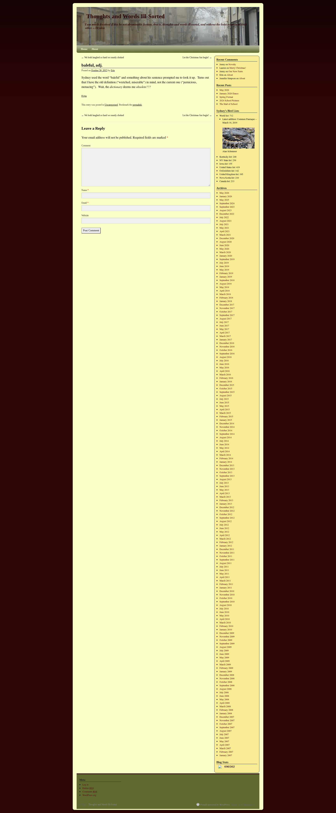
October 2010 (226, 598)
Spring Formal (226, 96)
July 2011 (224, 566)
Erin (113, 70)
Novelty (232, 64)
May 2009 (224, 657)
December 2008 (227, 674)
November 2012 (227, 510)
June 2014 (224, 444)
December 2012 (227, 507)
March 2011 (225, 580)
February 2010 (226, 625)
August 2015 (226, 395)
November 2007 (227, 720)
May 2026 (224, 89)
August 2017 (226, 318)
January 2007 (226, 755)
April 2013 (225, 493)
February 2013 (226, 500)
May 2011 (224, 573)
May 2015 (224, 405)
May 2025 (224, 199)
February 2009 (226, 667)
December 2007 (227, 716)
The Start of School (228, 103)
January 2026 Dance (229, 93)
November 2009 (227, 636)
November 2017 (227, 308)
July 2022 (224, 217)
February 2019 (226, 273)
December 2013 (227, 465)
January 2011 (226, 587)
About (94, 49)
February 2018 (226, 297)
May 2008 (224, 699)
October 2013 (226, 472)
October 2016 (226, 349)
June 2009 (224, 653)
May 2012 (224, 531)
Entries (88, 788)
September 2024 (227, 203)
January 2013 (226, 503)
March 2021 (225, 234)
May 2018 (224, 287)
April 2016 (225, 370)
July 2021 (224, 224)
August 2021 (226, 220)
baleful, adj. (91, 65)
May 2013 (224, 489)
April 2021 (225, 231)
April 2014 (225, 451)
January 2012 (226, 545)
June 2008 (224, 695)
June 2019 (224, 266)
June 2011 (224, 570)
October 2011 (226, 556)
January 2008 (226, 713)
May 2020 (224, 248)
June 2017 (224, 325)
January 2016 (226, 381)
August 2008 (226, 688)
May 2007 (224, 741)
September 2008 (227, 685)
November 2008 (227, 678)
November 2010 (227, 594)
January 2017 (226, 339)
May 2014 (224, 447)
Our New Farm (235, 71)
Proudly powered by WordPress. (215, 804)
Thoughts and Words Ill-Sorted (125, 16)
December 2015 (227, 384)
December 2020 (227, 238)
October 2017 (226, 311)
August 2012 (226, 521)
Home (84, 49)
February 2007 (226, 751)
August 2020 (226, 241)
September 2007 (227, 727)
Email (84, 202)
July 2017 (224, 322)
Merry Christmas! (237, 67)
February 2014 (226, 458)
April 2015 (225, 409)
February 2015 (226, 416)
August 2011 (226, 563)
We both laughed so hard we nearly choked (102, 57)
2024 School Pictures (229, 100)
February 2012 (226, 542)
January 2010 (226, 629)
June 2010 (224, 611)
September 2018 (227, 280)
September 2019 (227, 259)
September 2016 (227, 353)
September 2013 (227, 475)
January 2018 (226, 301)
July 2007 (224, 734)
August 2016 (226, 356)
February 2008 (226, 709)
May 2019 (224, 269)
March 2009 (225, 664)
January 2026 (226, 196)
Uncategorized (111, 104)
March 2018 (225, 294)
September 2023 (227, 206)
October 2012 (226, 514)
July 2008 (224, 692)
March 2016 (225, 374)
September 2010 (227, 601)
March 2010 (225, 622)
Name (85, 190)
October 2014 (226, 430)
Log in (85, 784)
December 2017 (227, 304)
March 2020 (225, 252)
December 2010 (227, 591)
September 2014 (227, 433)
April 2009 (225, 660)
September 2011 (227, 559)
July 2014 (224, 440)
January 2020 (226, 255)
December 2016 (227, 342)
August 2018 (226, 283)
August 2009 (226, 646)
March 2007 (225, 748)
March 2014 (225, 454)
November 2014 (227, 426)
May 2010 (224, 615)
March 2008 (225, 706)
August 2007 (226, 730)
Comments (89, 791)
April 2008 (225, 702)
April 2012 (225, 535)
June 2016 (224, 363)
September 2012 (227, 517)
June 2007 (224, 737)
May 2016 (224, 367)
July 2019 (224, 262)
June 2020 (224, 245)
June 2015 (224, 402)
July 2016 (224, 360)
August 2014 (226, 437)
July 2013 (224, 482)
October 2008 (226, 681)
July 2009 (224, 650)
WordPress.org (89, 795)
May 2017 (224, 329)
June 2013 (224, 486)
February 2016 (226, 377)
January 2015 (226, 419)
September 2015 (227, 391)
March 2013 (225, 496)
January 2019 (226, 276)
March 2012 (225, 538)
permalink (137, 104)
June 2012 (224, 528)
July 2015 (224, 398)
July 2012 (224, 524)
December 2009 (227, 632)
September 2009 (227, 643)
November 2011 (227, 552)
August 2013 (226, 479)
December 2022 (227, 213)
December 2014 (227, 423)
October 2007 (226, 723)
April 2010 (225, 618)
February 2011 (226, 584)
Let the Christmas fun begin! (197, 57)
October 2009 (226, 639)
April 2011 (225, 577)
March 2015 (225, 412)
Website (85, 215)
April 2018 (225, 290)
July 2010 (224, 608)
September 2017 (227, 315)
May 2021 (224, 227)
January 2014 (226, 461)
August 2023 (226, 210)
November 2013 (227, 468)
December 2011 (227, 549)
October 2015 (226, 388)
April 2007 (225, 744)
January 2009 (226, 671)
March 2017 (225, 336)
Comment (85, 145)
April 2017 (225, 332)
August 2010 (226, 604)
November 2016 (227, 346)
